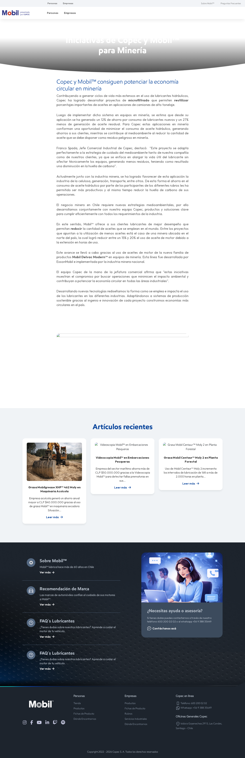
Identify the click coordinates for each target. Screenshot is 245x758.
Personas (52, 3)
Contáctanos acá (164, 628)
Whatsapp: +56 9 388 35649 (196, 707)
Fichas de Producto (84, 713)
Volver (124, 28)
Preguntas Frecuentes (231, 3)
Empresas (68, 3)
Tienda (77, 703)
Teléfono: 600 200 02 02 (193, 703)
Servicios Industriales (136, 718)
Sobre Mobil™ (207, 3)
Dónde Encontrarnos (85, 718)
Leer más (52, 517)
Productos (79, 708)
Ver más (45, 572)
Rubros (128, 713)
